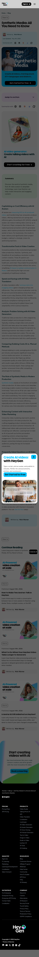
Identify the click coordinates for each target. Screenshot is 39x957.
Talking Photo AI (25, 812)
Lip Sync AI (23, 843)
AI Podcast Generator (26, 833)
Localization (23, 819)
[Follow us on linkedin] (13, 945)
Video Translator (25, 817)
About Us (23, 893)
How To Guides (24, 874)
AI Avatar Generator (26, 827)
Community (23, 872)
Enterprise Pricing (7, 896)
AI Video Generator (26, 825)
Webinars (23, 867)
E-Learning (5, 861)
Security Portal (24, 903)
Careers (22, 896)
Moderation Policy (25, 914)
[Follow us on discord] (3, 945)
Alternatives (23, 898)
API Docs (23, 877)
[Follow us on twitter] (9, 945)
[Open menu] (34, 4)
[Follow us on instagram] (16, 945)
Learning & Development (10, 867)
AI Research (24, 901)
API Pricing (5, 812)
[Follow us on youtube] (6, 945)
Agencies (5, 859)
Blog (21, 859)
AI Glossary (23, 882)
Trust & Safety (24, 906)
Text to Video (24, 835)
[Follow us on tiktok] (19, 945)
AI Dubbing (23, 848)
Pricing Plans (6, 809)
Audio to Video (24, 840)
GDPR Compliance (26, 916)
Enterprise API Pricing (9, 898)
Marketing (5, 864)
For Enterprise (6, 893)
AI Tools (22, 846)
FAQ (21, 880)
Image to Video (24, 838)
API (21, 814)
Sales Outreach (7, 872)
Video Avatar (24, 809)
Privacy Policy (24, 909)
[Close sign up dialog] (33, 457)
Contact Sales (6, 901)
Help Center (24, 869)
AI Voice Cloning (25, 830)
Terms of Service (25, 911)
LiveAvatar (23, 822)
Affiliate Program (25, 864)
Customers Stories (25, 861)
